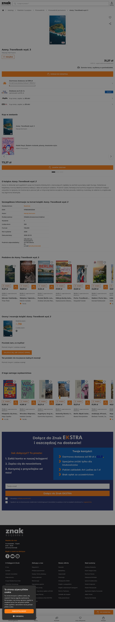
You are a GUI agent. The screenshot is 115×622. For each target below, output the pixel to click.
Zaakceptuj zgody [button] (19, 611)
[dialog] (19, 602)
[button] (19, 616)
